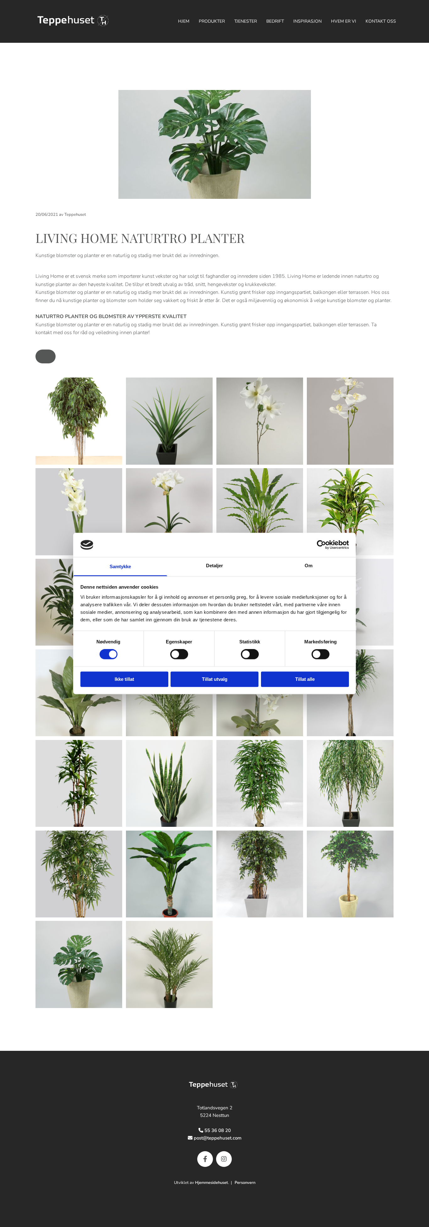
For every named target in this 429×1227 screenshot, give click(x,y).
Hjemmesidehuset (211, 1182)
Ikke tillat (124, 679)
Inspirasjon (307, 21)
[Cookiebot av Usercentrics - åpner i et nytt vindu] (321, 545)
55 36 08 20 (217, 1130)
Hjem (183, 21)
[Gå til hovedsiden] (214, 1085)
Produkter (212, 21)
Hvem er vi (343, 21)
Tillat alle (305, 679)
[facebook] (205, 1159)
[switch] (179, 654)
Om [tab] (308, 565)
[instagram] (224, 1159)
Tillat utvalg (214, 679)
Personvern (245, 1182)
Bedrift (275, 21)
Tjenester (245, 21)
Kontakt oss (381, 21)
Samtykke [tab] (120, 566)
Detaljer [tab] (214, 565)
